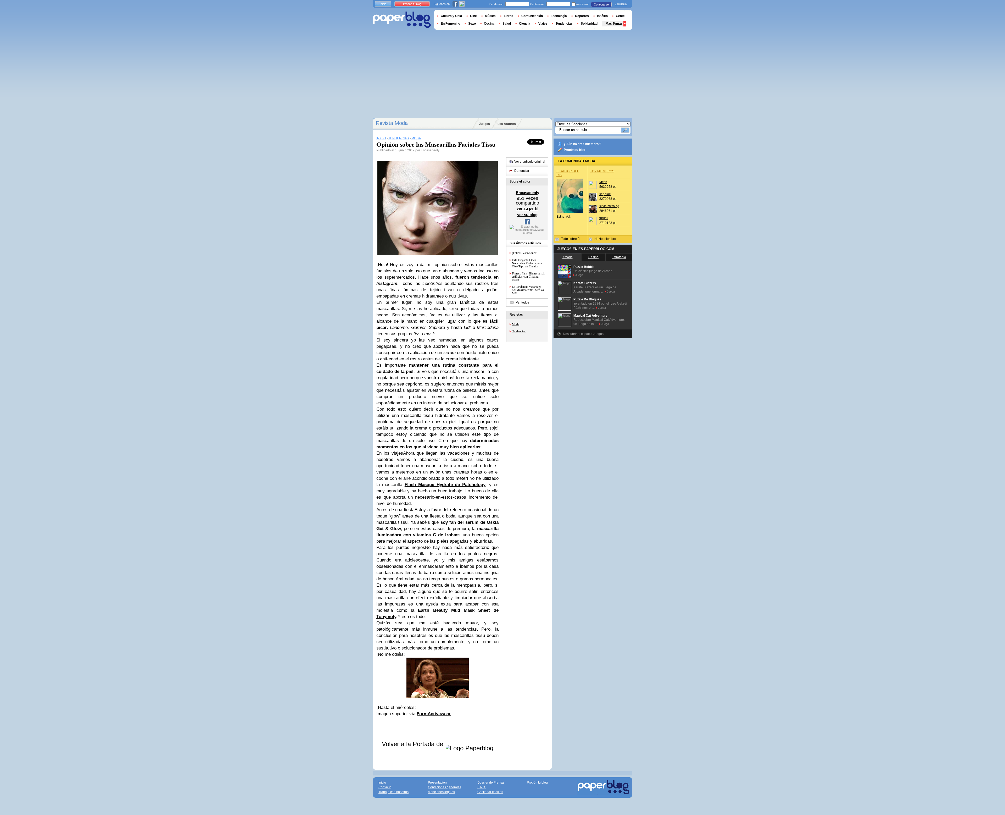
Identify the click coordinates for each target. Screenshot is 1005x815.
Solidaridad (589, 23)
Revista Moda (392, 123)
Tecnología (559, 16)
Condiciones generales (444, 787)
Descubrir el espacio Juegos (583, 334)
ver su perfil (527, 208)
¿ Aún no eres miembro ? (582, 144)
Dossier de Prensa (490, 782)
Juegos (484, 124)
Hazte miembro (605, 239)
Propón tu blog (574, 150)
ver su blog (527, 214)
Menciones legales (441, 792)
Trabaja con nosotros (393, 792)
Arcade (567, 257)
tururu (603, 218)
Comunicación (532, 16)
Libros (508, 16)
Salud (506, 23)
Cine (473, 16)
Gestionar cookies (490, 792)
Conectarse (601, 4)
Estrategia (619, 257)
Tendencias (519, 331)
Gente (620, 16)
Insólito (602, 16)
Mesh (603, 182)
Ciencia (524, 23)
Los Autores (507, 124)
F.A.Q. (481, 787)
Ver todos (522, 302)
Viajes (543, 23)
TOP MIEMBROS (602, 171)
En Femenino (450, 23)
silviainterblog (609, 206)
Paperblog (402, 20)
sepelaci (605, 194)
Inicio (383, 3)
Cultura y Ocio (451, 16)
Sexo (472, 23)
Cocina (489, 23)
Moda (515, 324)
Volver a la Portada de (413, 743)
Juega (579, 275)
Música (490, 16)
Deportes (582, 16)
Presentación (437, 782)
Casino (593, 257)
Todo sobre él (570, 239)
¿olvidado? (621, 4)
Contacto (384, 787)
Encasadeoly (430, 150)
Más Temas (614, 23)
